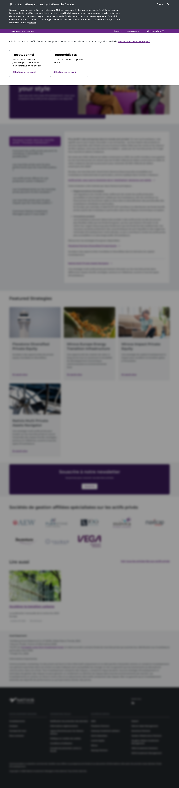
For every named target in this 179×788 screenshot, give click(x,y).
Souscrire (117, 31)
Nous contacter (133, 31)
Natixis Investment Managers (134, 41)
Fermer (161, 4)
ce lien (32, 22)
